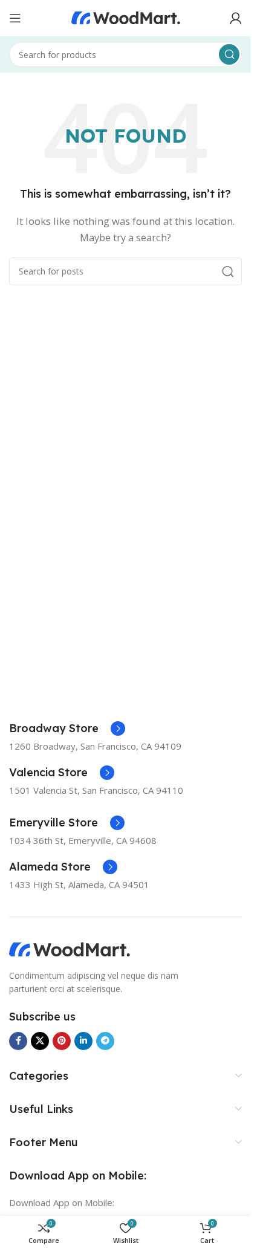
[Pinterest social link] (62, 1041)
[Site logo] (125, 17)
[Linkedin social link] (83, 1041)
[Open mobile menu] (15, 18)
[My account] (236, 18)
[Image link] (69, 948)
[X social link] (40, 1041)
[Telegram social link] (105, 1041)
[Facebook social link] (18, 1041)
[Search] (229, 54)
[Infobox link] (67, 728)
